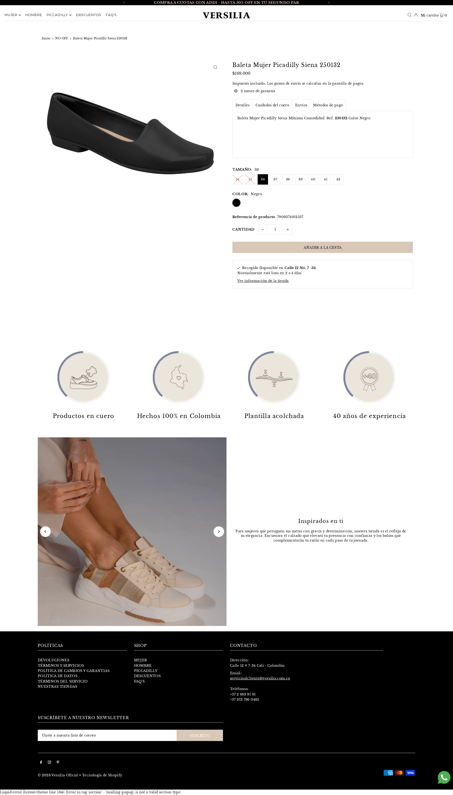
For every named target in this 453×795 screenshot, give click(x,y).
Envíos (301, 105)
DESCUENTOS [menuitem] (88, 15)
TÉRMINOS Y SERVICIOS (61, 665)
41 (325, 179)
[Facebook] (41, 762)
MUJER (140, 660)
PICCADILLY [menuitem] (57, 15)
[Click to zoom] (215, 67)
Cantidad (243, 229)
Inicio (46, 38)
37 (275, 179)
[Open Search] (409, 15)
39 (300, 179)
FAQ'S (139, 681)
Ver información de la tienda (263, 281)
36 (263, 179)
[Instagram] (49, 762)
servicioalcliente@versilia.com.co (260, 678)
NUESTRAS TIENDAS (57, 686)
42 (338, 179)
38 (288, 179)
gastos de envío (287, 83)
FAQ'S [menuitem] (111, 15)
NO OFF (61, 38)
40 (313, 179)
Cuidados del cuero (272, 105)
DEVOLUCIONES (53, 660)
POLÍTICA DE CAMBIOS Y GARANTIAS (74, 671)
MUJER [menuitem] (10, 15)
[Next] (329, 2)
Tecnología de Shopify (102, 775)
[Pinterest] (58, 762)
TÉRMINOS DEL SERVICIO (63, 681)
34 (238, 179)
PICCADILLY (146, 671)
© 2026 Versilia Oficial (58, 775)
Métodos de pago (328, 105)
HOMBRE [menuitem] (33, 15)
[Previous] (124, 2)
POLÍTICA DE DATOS (57, 676)
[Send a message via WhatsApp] (444, 777)
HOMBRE (143, 665)
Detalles (242, 105)
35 (250, 179)
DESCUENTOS (147, 676)
